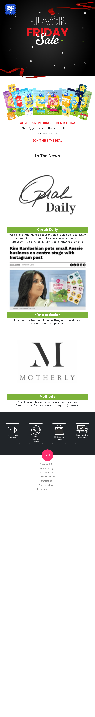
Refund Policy (47, 468)
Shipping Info (46, 464)
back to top (47, 456)
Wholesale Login (47, 485)
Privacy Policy (46, 472)
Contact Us (46, 481)
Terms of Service (46, 476)
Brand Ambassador (46, 489)
